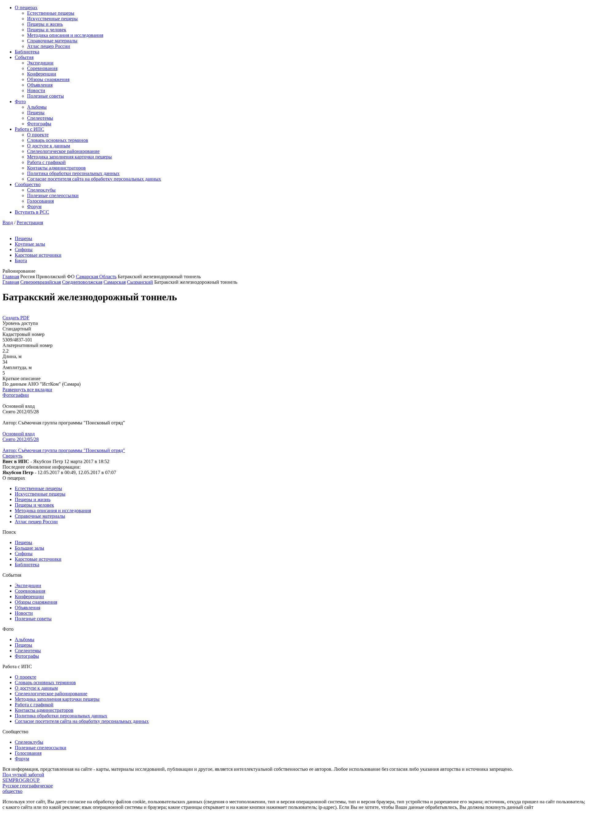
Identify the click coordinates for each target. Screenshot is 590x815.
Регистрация (30, 222)
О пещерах (26, 7)
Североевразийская (40, 282)
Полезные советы (45, 96)
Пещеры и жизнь (45, 24)
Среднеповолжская (82, 282)
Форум (34, 206)
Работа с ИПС (29, 129)
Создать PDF (16, 317)
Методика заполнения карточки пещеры (69, 156)
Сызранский (140, 282)
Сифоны (24, 249)
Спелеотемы (40, 118)
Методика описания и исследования (65, 35)
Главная (10, 276)
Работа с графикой (46, 162)
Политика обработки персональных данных (73, 173)
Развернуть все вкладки (27, 389)
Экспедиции (40, 62)
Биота (21, 260)
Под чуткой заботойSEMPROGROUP (23, 777)
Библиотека (27, 51)
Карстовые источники (38, 255)
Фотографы (39, 123)
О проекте (38, 134)
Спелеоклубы (41, 190)
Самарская (115, 282)
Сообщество (28, 184)
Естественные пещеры (50, 13)
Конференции (41, 73)
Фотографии (15, 395)
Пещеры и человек (46, 29)
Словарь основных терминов (57, 140)
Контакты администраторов (56, 167)
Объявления (40, 85)
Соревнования (42, 68)
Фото (20, 101)
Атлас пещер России (48, 46)
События (24, 57)
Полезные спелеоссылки (53, 195)
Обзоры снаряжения (48, 79)
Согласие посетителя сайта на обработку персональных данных (94, 178)
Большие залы (29, 548)
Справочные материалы (52, 40)
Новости (36, 90)
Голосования (40, 201)
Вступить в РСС (32, 212)
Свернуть (12, 455)
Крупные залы (30, 244)
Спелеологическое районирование (63, 151)
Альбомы (37, 107)
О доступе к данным (48, 145)
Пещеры (36, 112)
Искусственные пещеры (52, 18)
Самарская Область (96, 276)
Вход (7, 222)
